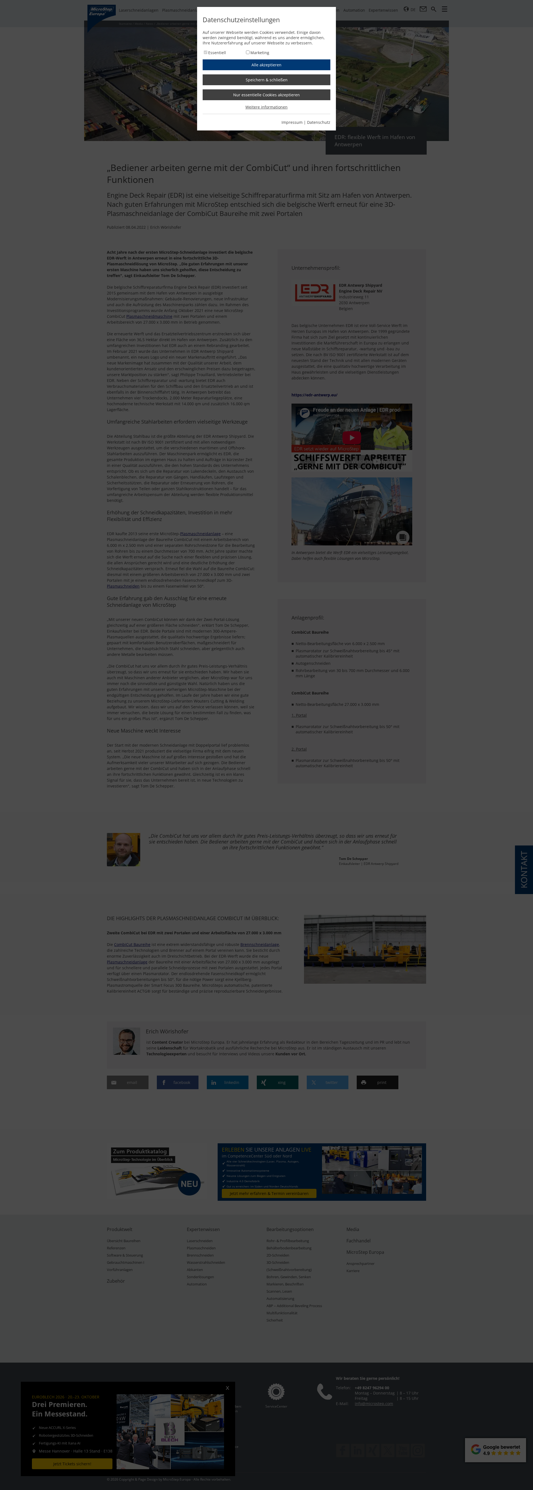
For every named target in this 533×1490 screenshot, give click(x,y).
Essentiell (217, 52)
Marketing (259, 52)
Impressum (292, 122)
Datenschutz (318, 122)
